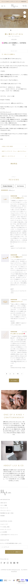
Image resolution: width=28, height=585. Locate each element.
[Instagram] (8, 563)
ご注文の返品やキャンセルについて (9, 534)
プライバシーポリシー (5, 510)
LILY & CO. (17, 569)
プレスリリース (4, 508)
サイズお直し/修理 (4, 527)
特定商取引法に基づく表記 (6, 513)
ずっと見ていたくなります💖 (17, 333)
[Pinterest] (11, 563)
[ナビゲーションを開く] (2, 6)
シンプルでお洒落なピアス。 (17, 198)
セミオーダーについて (5, 529)
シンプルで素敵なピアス (16, 257)
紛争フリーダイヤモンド (8, 156)
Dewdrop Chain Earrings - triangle (17, 367)
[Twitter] (4, 563)
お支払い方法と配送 (7, 146)
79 (17, 374)
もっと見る (14, 380)
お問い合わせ (3, 503)
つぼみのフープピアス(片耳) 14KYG (17, 248)
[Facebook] (1, 563)
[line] (17, 563)
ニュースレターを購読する (14, 552)
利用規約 (2, 515)
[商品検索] (4, 6)
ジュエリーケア (4, 524)
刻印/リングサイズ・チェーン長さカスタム (13, 151)
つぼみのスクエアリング (16, 301)
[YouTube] (14, 563)
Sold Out (14, 51)
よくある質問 (3, 532)
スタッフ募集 (3, 505)
